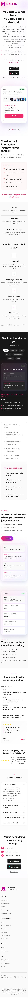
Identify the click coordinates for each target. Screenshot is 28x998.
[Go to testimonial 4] (22, 746)
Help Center (4, 941)
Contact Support (5, 944)
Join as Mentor (5, 960)
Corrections (4, 938)
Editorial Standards (6, 935)
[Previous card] (9, 129)
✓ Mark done (13, 116)
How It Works (4, 909)
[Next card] (17, 129)
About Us (3, 957)
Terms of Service (5, 972)
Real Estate (13, 353)
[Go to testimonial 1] (17, 746)
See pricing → (13, 881)
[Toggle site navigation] (24, 4)
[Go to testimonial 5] (23, 746)
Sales (5, 353)
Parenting (10, 361)
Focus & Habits (17, 357)
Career (21, 353)
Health (17, 361)
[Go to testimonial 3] (20, 746)
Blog (2, 931)
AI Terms (3, 976)
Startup (8, 357)
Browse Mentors (5, 912)
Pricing (3, 916)
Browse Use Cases (6, 922)
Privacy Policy (4, 969)
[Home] (9, 4)
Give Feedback (5, 948)
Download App (5, 919)
